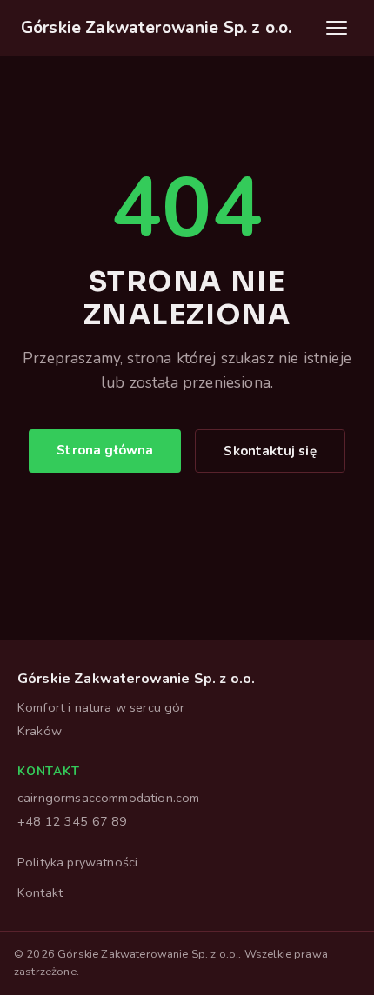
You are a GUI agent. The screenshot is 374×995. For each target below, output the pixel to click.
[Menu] (336, 28)
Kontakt (40, 892)
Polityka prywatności (77, 862)
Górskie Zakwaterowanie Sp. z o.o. (156, 28)
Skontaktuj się (270, 451)
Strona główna (105, 450)
